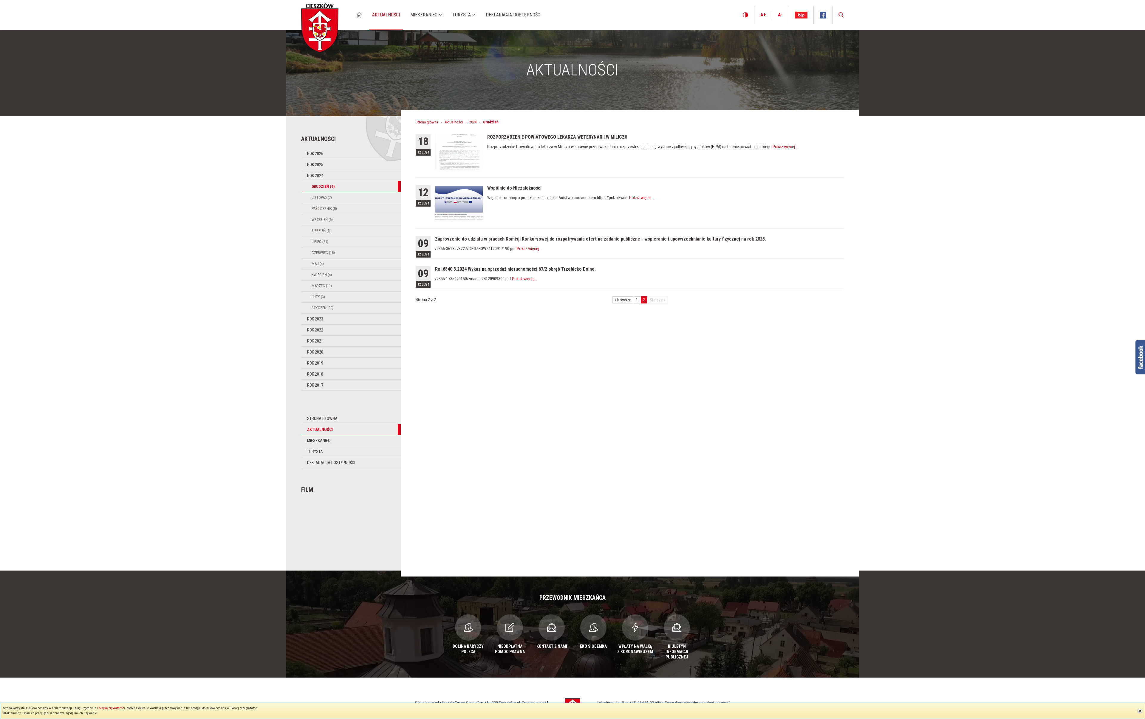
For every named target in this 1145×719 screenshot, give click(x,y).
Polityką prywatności (111, 708)
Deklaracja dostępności (331, 462)
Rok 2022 (315, 330)
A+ (763, 15)
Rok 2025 (315, 164)
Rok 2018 (315, 374)
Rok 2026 (315, 153)
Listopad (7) (322, 197)
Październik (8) (324, 208)
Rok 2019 (315, 363)
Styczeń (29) (322, 308)
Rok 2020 (315, 352)
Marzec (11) (322, 285)
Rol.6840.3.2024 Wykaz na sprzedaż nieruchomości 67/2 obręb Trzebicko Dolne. (515, 269)
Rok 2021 (315, 341)
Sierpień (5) (321, 230)
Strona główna (322, 418)
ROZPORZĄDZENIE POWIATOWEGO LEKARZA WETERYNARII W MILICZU (557, 137)
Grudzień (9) (323, 186)
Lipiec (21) (320, 241)
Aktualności (320, 429)
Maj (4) (318, 263)
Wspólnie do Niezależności (514, 188)
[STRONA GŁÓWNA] (359, 15)
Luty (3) (318, 297)
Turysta (315, 451)
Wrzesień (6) (322, 219)
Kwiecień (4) (322, 274)
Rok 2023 (315, 319)
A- (780, 15)
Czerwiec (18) (323, 252)
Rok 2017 (315, 385)
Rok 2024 (315, 175)
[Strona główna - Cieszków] (319, 26)
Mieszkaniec (318, 440)
